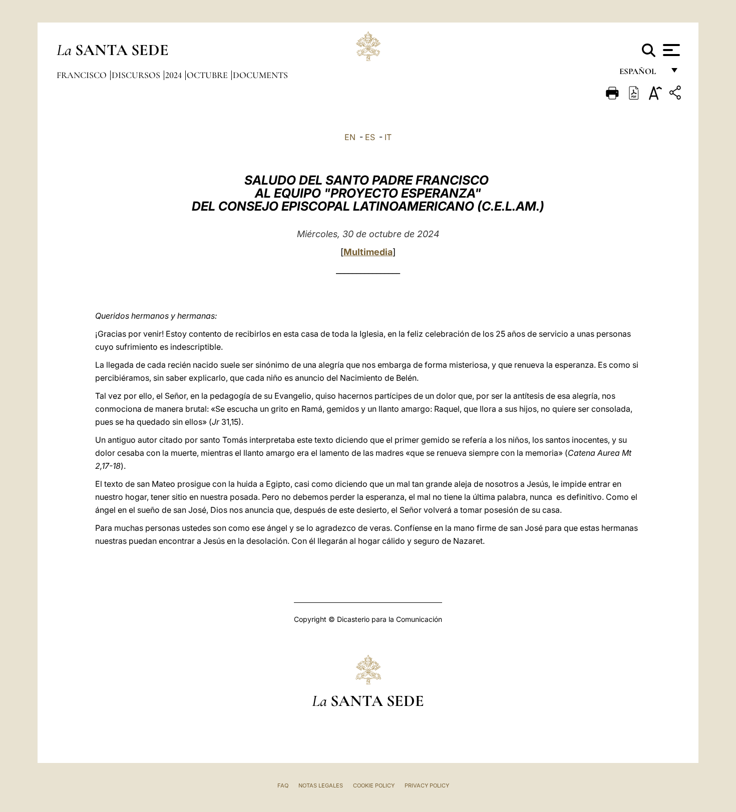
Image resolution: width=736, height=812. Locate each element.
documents (260, 75)
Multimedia (368, 252)
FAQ (282, 785)
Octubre (208, 75)
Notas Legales (320, 785)
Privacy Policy (427, 785)
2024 (174, 75)
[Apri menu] (670, 50)
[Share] (676, 94)
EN (349, 137)
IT (388, 137)
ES (370, 137)
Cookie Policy (374, 785)
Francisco (83, 75)
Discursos (137, 75)
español (641, 74)
